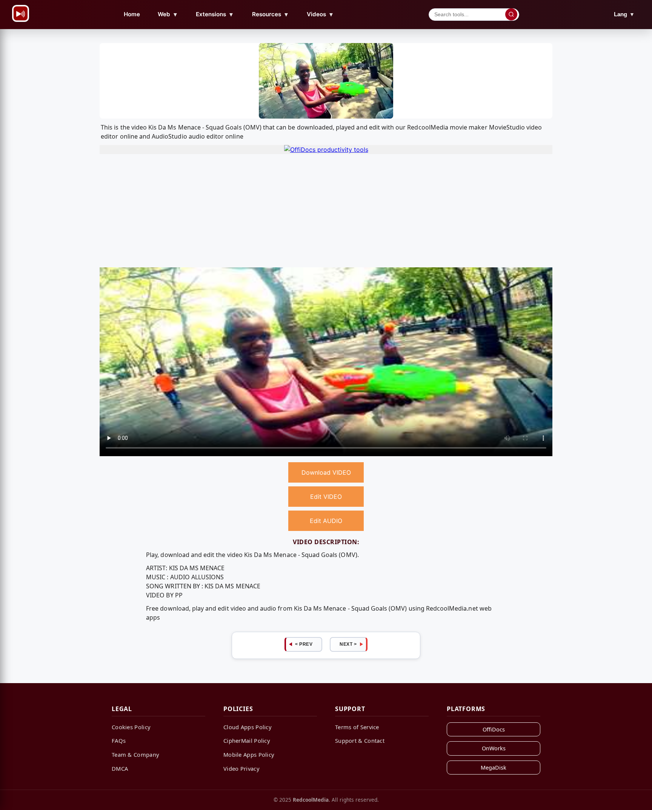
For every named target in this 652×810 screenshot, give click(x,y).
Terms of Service (357, 727)
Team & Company (135, 754)
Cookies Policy (131, 727)
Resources (270, 14)
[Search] (511, 14)
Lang (624, 14)
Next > (348, 644)
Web (168, 14)
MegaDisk (493, 767)
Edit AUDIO (326, 521)
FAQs (119, 740)
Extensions (215, 14)
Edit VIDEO (326, 496)
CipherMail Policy (246, 740)
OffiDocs (494, 729)
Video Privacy (241, 768)
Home (132, 14)
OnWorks (494, 748)
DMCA (120, 768)
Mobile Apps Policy (248, 754)
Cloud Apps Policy (247, 727)
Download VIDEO (326, 472)
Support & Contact (359, 740)
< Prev (303, 644)
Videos (320, 14)
